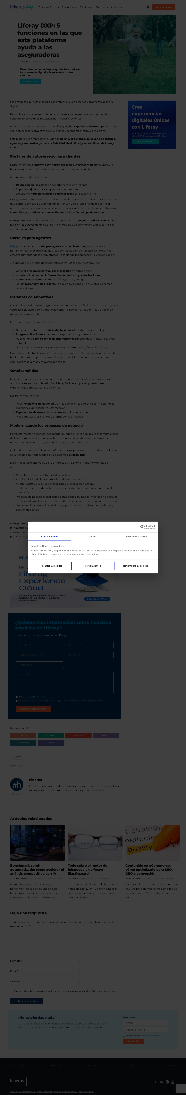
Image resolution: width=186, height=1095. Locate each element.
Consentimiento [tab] (49, 536)
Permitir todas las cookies (135, 566)
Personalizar (91, 566)
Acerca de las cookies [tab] (136, 536)
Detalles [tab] (93, 536)
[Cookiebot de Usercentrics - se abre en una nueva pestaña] (142, 527)
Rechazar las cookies (51, 566)
